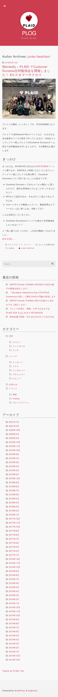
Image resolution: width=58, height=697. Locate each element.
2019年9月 (14, 454)
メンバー (13, 356)
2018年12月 (14, 478)
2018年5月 (14, 498)
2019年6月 (14, 462)
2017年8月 (14, 534)
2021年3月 (14, 426)
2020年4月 (14, 438)
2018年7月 (14, 490)
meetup (16, 398)
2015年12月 (14, 607)
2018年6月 (14, 494)
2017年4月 (14, 546)
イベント (27, 244)
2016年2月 (14, 599)
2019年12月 (14, 442)
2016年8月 (14, 575)
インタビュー (19, 370)
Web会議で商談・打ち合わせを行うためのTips (32, 316)
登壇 (15, 394)
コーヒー (17, 342)
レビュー (17, 378)
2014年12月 (14, 655)
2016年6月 (14, 583)
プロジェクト (19, 374)
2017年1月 (14, 554)
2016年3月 (14, 595)
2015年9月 (14, 619)
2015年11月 (14, 611)
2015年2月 (14, 647)
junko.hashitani (39, 56)
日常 (11, 336)
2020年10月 (14, 430)
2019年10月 (14, 450)
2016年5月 (14, 587)
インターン (18, 362)
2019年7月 (14, 458)
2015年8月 (14, 623)
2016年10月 (14, 567)
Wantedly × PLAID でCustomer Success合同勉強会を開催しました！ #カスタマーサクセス (26, 70)
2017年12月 (14, 518)
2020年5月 (14, 434)
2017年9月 (14, 530)
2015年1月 (14, 651)
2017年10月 (14, 526)
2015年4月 (14, 639)
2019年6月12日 (11, 62)
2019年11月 (14, 446)
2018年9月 (14, 482)
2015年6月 (14, 631)
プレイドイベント (15, 244)
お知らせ (13, 384)
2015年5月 (14, 635)
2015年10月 (14, 615)
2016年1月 (14, 603)
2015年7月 (14, 627)
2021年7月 (14, 421)
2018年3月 (14, 506)
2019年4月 (14, 466)
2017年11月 (14, 522)
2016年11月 (14, 562)
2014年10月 (14, 659)
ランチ (16, 350)
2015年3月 (14, 643)
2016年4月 (14, 591)
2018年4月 (14, 502)
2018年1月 (14, 514)
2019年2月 (14, 474)
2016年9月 (14, 571)
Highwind (32, 690)
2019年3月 (14, 470)
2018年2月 (14, 510)
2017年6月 (14, 542)
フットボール (19, 346)
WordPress (19, 690)
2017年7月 (14, 538)
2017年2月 (14, 550)
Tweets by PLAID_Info (13, 670)
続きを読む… (8, 238)
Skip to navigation (4, 6)
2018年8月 (14, 486)
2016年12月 (14, 558)
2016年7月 (14, 579)
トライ (16, 366)
